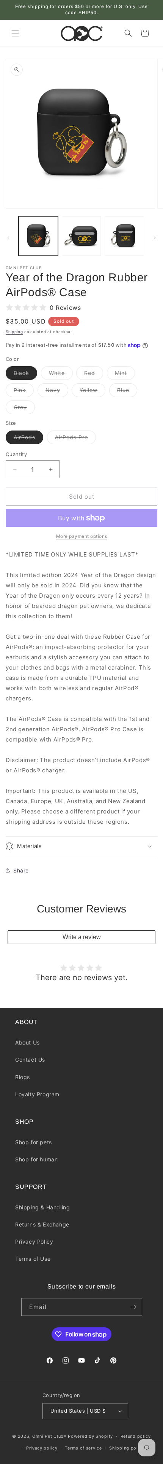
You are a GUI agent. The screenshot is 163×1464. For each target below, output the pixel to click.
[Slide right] (154, 238)
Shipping (14, 331)
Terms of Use (32, 1258)
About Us (27, 1042)
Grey (24, 408)
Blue (127, 391)
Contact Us (30, 1059)
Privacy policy (42, 1448)
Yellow (92, 391)
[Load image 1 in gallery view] (38, 236)
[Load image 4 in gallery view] (124, 236)
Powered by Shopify (90, 1436)
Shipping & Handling (42, 1207)
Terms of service (83, 1448)
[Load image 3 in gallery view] (81, 236)
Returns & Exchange (42, 1224)
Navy (56, 391)
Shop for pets (33, 1142)
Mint (125, 374)
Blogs (22, 1077)
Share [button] (21, 870)
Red (93, 374)
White (61, 374)
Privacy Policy (34, 1241)
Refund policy (136, 1436)
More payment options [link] (81, 536)
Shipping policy (126, 1448)
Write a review (82, 937)
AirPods (28, 439)
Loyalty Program (37, 1094)
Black (25, 374)
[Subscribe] (133, 1307)
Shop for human (36, 1159)
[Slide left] (8, 238)
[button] (15, 33)
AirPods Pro (75, 439)
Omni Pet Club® (49, 1436)
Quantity (16, 454)
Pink (24, 391)
